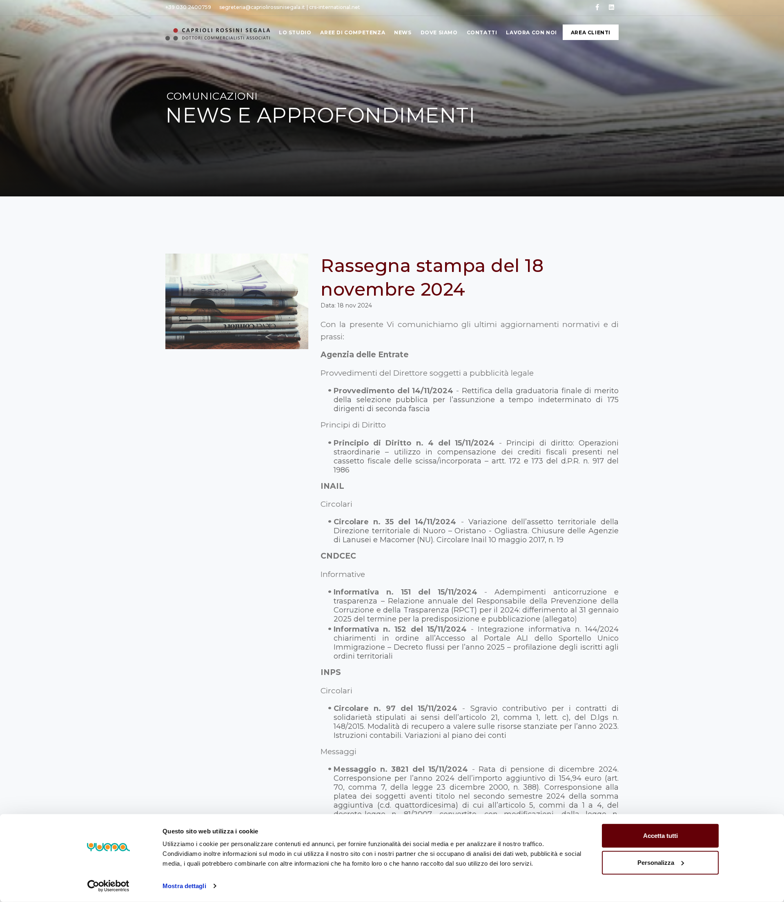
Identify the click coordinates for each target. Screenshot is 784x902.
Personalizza (655, 862)
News (402, 32)
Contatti (482, 32)
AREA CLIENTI (590, 32)
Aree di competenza (352, 32)
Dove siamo (439, 32)
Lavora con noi (531, 32)
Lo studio (295, 32)
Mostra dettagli (184, 885)
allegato (560, 619)
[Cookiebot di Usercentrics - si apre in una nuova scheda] (108, 886)
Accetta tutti (660, 835)
